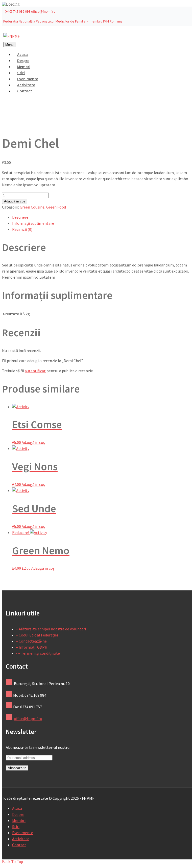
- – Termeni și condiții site (38, 653)
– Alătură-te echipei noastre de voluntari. (51, 628)
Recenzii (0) (22, 229)
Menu (9, 45)
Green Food (56, 207)
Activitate (20, 838)
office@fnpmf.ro (43, 11)
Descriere (20, 217)
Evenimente (22, 832)
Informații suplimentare (33, 223)
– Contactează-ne (31, 641)
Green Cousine (32, 207)
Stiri (15, 826)
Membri (19, 820)
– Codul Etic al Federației (37, 634)
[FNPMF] (11, 36)
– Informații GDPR (31, 647)
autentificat (35, 370)
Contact (24, 90)
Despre (18, 814)
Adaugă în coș (14, 201)
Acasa (17, 808)
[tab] (102, 217)
